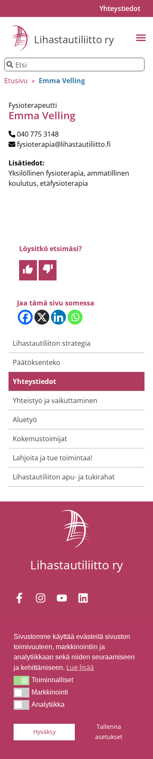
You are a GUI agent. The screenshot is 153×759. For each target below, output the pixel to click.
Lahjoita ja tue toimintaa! (52, 457)
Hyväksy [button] (44, 732)
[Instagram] (40, 597)
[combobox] (74, 64)
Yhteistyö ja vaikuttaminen (55, 400)
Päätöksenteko (36, 362)
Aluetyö (25, 419)
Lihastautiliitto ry (74, 39)
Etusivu (16, 80)
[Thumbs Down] (48, 270)
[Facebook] (25, 317)
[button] (21, 680)
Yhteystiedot (119, 8)
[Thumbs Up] (28, 270)
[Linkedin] (58, 317)
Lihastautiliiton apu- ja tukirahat (64, 477)
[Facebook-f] (19, 597)
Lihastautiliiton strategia (52, 343)
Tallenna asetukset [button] (108, 732)
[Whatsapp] (75, 317)
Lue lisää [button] (80, 667)
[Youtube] (61, 597)
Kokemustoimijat (40, 438)
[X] (41, 317)
